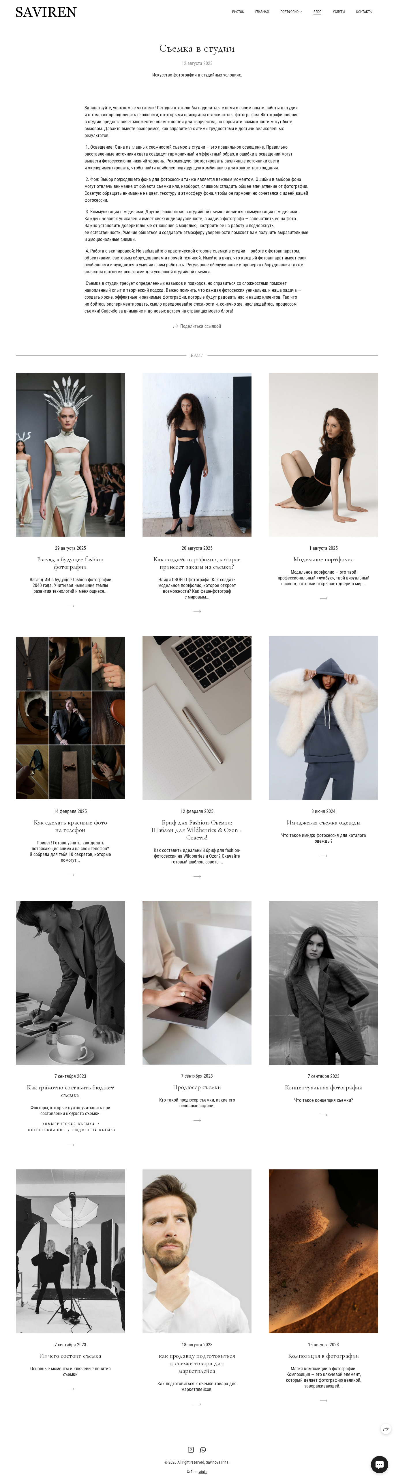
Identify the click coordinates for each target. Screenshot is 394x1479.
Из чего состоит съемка (70, 1356)
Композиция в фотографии (323, 1356)
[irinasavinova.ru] (46, 12)
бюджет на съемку (94, 1130)
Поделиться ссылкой (200, 326)
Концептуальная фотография (323, 1087)
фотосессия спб (46, 1130)
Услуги (339, 12)
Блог (317, 12)
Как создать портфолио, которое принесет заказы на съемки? (197, 563)
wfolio (203, 1472)
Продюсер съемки (197, 1087)
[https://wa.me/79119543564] (203, 1450)
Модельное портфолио (323, 559)
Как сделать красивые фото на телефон (70, 826)
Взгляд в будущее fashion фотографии (70, 563)
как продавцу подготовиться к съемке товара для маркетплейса (197, 1363)
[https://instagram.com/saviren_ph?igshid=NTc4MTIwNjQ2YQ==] (191, 1450)
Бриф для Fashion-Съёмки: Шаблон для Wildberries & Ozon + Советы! (197, 830)
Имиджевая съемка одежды (324, 822)
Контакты (364, 12)
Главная (262, 12)
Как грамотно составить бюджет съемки (70, 1091)
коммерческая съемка (68, 1124)
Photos (238, 12)
